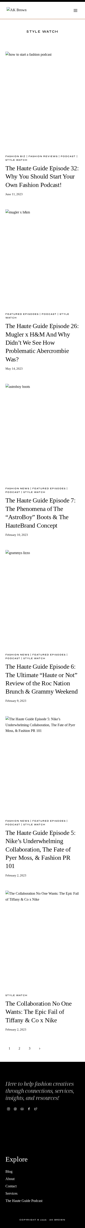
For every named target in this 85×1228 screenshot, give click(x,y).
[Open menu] (75, 10)
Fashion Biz (15, 156)
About (10, 1179)
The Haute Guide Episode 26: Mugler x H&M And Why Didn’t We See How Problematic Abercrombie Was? (42, 342)
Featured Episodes (22, 314)
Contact (11, 1186)
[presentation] (42, 101)
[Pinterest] (15, 1109)
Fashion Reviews (43, 156)
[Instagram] (8, 1109)
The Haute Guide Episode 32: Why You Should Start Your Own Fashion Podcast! (42, 176)
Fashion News (17, 488)
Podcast (68, 156)
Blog (8, 1171)
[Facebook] (29, 1109)
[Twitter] (36, 1109)
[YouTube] (22, 1109)
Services (11, 1193)
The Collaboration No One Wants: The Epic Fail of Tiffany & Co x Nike (38, 1012)
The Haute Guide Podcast (23, 1201)
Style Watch (16, 160)
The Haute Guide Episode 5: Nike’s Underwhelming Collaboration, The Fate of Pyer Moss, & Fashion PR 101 (40, 849)
